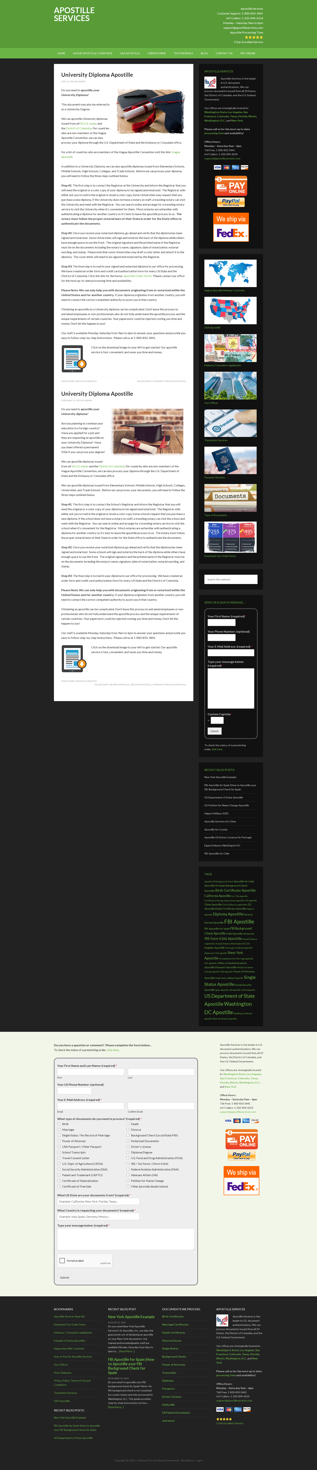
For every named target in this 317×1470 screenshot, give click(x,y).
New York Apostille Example (220, 777)
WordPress (187, 1460)
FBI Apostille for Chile (216, 853)
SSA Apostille (235, 990)
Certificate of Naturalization (80, 1180)
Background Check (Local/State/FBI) (154, 1135)
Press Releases (63, 1372)
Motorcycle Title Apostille (215, 953)
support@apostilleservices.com (243, 27)
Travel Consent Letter (76, 1158)
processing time (214, 133)
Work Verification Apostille (225, 1018)
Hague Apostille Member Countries (224, 290)
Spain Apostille (222, 990)
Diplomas (168, 1380)
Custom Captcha (220, 714)
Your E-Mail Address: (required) (230, 646)
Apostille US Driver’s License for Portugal (228, 837)
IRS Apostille (248, 933)
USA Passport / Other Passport (81, 1146)
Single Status (170, 1348)
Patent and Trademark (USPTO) (82, 1175)
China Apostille (213, 904)
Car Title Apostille (239, 896)
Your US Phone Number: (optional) (80, 1084)
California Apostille (217, 896)
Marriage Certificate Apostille (239, 948)
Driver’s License (171, 1396)
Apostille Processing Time (246, 32)
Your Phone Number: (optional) (229, 631)
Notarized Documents (145, 1141)
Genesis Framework (168, 1460)
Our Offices (211, 402)
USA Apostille (212, 327)
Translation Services (216, 440)
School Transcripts (74, 1152)
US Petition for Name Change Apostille (226, 805)
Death (135, 1124)
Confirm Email (135, 1111)
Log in (199, 1460)
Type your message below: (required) (226, 663)
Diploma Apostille (141, 684)
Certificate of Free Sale (76, 1186)
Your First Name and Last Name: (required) (87, 1065)
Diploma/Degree (141, 1152)
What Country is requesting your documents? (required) (96, 1210)
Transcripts (169, 1372)
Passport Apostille (225, 967)
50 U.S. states (88, 123)
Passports (168, 1388)
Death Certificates (173, 1332)
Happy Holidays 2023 (216, 813)
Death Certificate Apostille (230, 908)
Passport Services (214, 477)
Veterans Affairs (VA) (144, 1175)
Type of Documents (215, 515)
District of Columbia (79, 128)
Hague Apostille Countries (69, 1348)
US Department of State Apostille (223, 797)
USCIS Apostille (248, 990)
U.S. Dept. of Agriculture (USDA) (82, 1163)
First (59, 1077)
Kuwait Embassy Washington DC (230, 943)
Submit (215, 731)
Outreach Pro (145, 1460)
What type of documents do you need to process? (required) (99, 1118)
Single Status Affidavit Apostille (229, 978)
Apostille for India (244, 881)
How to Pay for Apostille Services (73, 1356)
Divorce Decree (171, 1340)
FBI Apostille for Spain (217, 928)
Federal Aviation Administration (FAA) (155, 1169)
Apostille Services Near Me (69, 1316)
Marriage (68, 1129)
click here (217, 749)
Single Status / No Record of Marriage (86, 1135)
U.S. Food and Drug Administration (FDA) (157, 1158)
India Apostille (234, 933)
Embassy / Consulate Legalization (73, 1332)
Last (130, 1077)
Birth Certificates (173, 1316)
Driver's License (141, 1146)
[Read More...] (127, 1351)
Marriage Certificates (175, 1324)
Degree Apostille (120, 684)
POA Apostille (227, 971)
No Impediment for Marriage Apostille (236, 958)
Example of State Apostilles (69, 1340)
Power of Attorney (74, 1141)
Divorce (136, 1129)
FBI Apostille (239, 921)
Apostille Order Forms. (137, 276)
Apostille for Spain (214, 885)
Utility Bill (168, 1404)
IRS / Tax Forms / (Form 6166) (149, 1163)
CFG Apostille (251, 900)
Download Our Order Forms (220, 555)
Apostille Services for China (220, 821)
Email (60, 1111)
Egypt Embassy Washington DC (222, 845)
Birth (65, 1124)
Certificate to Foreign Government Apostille (224, 900)
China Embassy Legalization (234, 904)
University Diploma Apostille (97, 74)
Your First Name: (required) (227, 616)
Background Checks (174, 1356)
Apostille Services (74, 14)
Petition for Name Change (147, 1180)
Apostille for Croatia (215, 829)
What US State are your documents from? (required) (94, 1195)
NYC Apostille (210, 963)
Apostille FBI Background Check (218, 881)
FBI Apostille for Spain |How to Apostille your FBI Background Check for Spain (131, 1366)
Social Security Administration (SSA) (84, 1169)
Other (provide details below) (149, 1186)
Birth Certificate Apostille (235, 890)
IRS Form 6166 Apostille (223, 938)
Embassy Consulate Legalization (222, 365)
